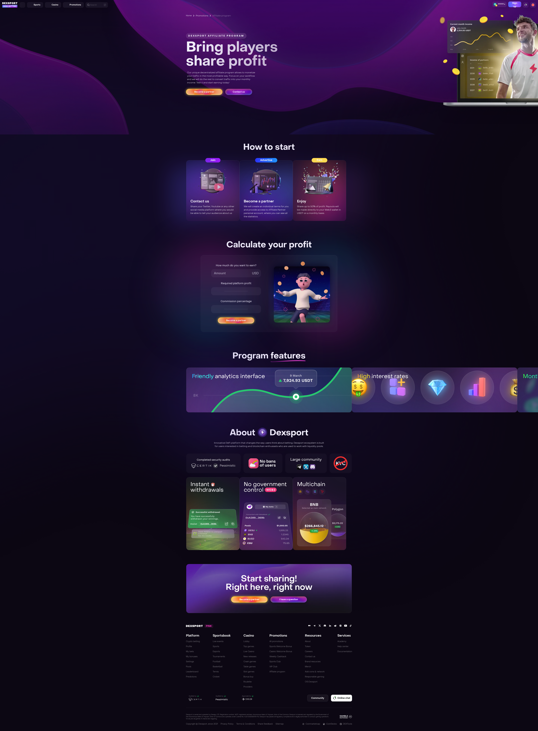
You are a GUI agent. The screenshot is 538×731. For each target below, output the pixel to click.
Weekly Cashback (277, 656)
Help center (343, 646)
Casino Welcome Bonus (280, 651)
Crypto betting (193, 641)
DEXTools (347, 724)
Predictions (191, 676)
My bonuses (191, 656)
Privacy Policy (227, 724)
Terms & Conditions (245, 724)
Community (317, 698)
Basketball (217, 666)
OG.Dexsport (311, 681)
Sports (216, 646)
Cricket (216, 676)
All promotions (276, 641)
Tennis (216, 671)
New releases (249, 656)
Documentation (344, 651)
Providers (247, 686)
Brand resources (312, 661)
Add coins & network (315, 671)
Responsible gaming (314, 676)
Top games (248, 646)
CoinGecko (331, 724)
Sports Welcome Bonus (280, 646)
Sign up (514, 4)
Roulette (247, 681)
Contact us (310, 656)
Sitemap (280, 724)
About (308, 641)
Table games (249, 666)
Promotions (202, 15)
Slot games (248, 671)
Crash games (249, 661)
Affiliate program (277, 671)
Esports (216, 651)
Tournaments (219, 656)
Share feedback (265, 724)
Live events (218, 641)
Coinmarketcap (313, 724)
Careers (308, 651)
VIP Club (273, 666)
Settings (190, 661)
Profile (189, 646)
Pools (188, 666)
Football (216, 661)
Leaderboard (192, 671)
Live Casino (248, 651)
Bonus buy (248, 676)
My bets (190, 651)
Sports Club (275, 661)
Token (308, 646)
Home (189, 15)
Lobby (246, 641)
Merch (308, 666)
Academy (341, 641)
